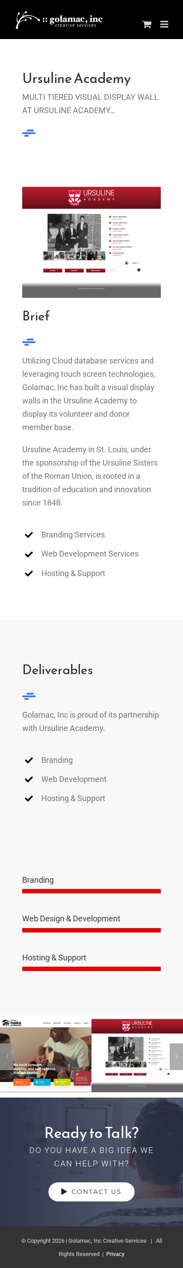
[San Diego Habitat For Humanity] (46, 1055)
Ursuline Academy (137, 1034)
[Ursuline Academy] (137, 1055)
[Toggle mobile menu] (165, 24)
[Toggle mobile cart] (147, 24)
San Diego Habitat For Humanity (45, 1025)
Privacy (114, 1254)
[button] (6, 1056)
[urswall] (91, 190)
